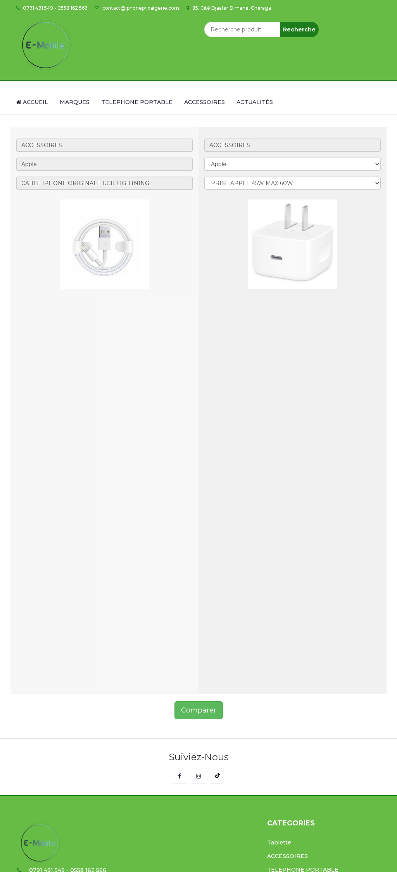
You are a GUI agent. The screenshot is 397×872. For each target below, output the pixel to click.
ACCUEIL (34, 102)
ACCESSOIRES (204, 102)
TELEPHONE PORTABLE (137, 102)
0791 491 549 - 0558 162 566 (54, 8)
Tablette (279, 842)
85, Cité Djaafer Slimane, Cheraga (231, 8)
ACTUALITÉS (254, 102)
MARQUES (75, 102)
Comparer (198, 710)
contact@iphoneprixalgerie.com (140, 8)
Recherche (299, 29)
